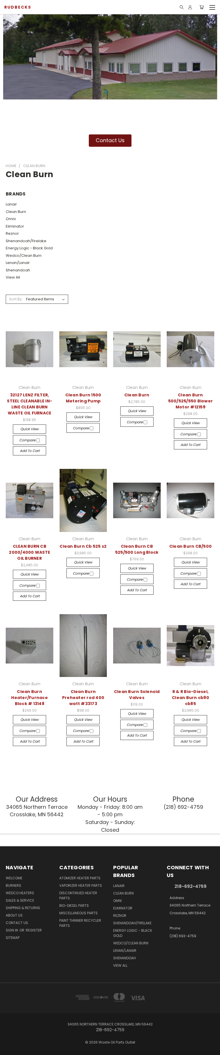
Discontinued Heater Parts (78, 895)
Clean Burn (16, 211)
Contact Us (17, 922)
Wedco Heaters (20, 892)
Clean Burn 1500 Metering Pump (83, 398)
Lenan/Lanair (18, 262)
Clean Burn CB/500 (190, 546)
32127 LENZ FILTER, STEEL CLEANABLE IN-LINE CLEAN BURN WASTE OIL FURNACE (29, 404)
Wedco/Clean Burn (24, 255)
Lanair (11, 204)
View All (13, 277)
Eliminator (15, 226)
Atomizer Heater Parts (80, 878)
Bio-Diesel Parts (74, 905)
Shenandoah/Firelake (26, 241)
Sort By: (16, 299)
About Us (14, 915)
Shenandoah (18, 270)
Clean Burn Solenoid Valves (137, 694)
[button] (110, 140)
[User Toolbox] (190, 7)
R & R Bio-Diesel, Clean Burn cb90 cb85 (190, 697)
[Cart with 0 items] (202, 7)
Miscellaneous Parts (78, 913)
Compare (27, 440)
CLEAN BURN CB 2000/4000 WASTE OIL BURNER (29, 552)
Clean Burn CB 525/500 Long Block (137, 549)
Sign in (12, 930)
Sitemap (12, 937)
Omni (11, 219)
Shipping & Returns (23, 907)
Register (34, 930)
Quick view (29, 428)
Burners (13, 885)
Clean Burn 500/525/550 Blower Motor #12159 (190, 401)
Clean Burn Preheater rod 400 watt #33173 (83, 697)
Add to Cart (30, 450)
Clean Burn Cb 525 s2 (83, 546)
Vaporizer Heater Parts (80, 885)
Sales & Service (20, 900)
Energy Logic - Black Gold (29, 248)
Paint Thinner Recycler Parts (80, 923)
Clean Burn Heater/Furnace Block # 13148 (29, 697)
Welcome (14, 878)
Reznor (12, 233)
